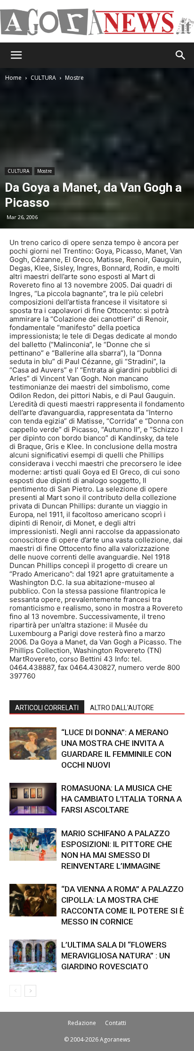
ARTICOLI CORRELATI (47, 708)
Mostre (74, 78)
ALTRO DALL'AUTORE (122, 708)
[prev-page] (15, 991)
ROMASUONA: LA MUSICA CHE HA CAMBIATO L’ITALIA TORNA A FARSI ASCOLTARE (121, 798)
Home (13, 78)
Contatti (115, 1023)
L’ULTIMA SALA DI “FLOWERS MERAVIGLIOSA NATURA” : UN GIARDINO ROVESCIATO (115, 955)
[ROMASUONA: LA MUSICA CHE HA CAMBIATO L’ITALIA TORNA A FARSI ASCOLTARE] (33, 799)
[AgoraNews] (97, 21)
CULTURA (43, 78)
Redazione (82, 1023)
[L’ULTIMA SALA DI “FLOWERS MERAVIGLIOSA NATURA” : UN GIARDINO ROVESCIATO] (33, 956)
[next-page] (30, 991)
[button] (16, 55)
